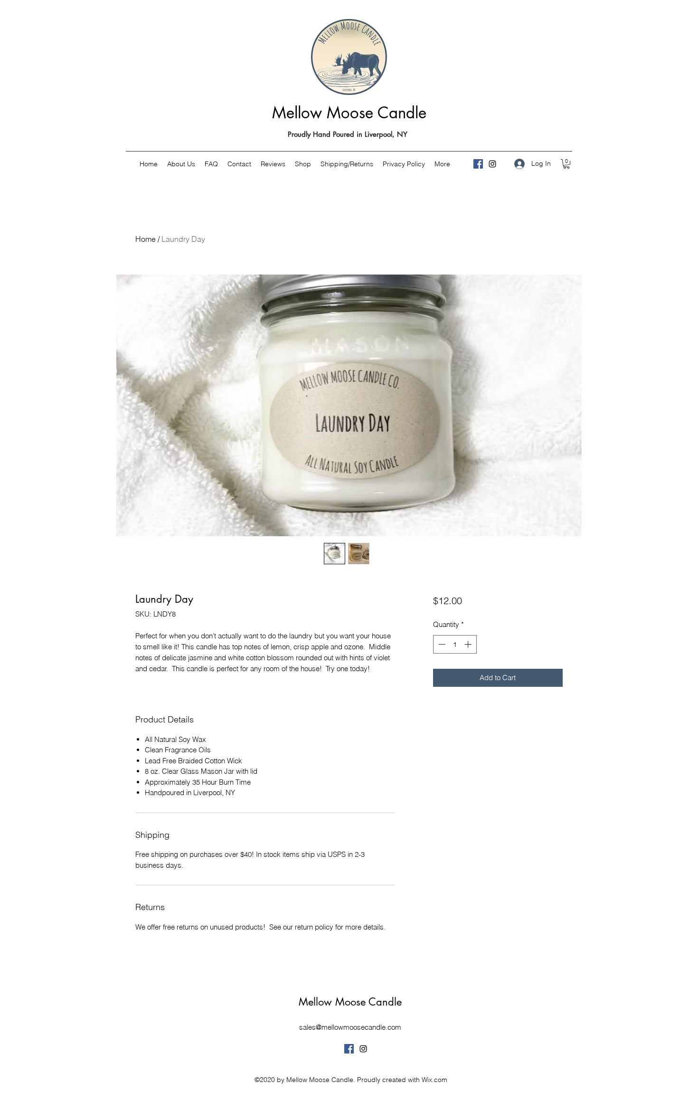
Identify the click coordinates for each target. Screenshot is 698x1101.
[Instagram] (492, 164)
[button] (566, 164)
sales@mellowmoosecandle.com (350, 1027)
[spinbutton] (454, 644)
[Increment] (468, 644)
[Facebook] (478, 164)
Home (145, 239)
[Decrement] (440, 644)
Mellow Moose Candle (349, 113)
